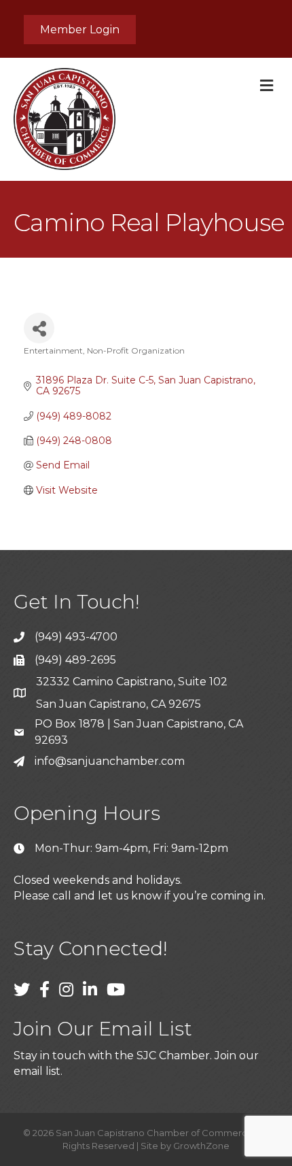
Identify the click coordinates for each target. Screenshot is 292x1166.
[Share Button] (39, 328)
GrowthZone (201, 1145)
